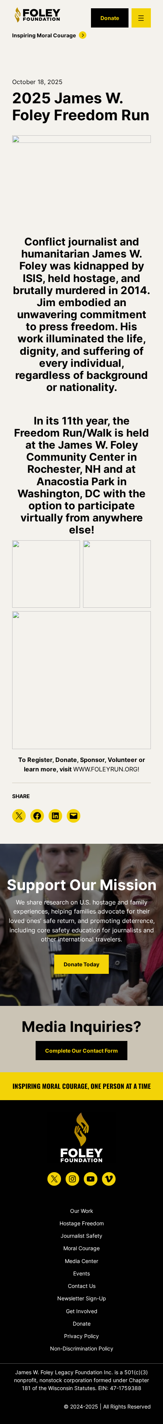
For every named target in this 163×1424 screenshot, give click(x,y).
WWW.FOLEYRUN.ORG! (106, 769)
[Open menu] (141, 18)
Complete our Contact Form (81, 1050)
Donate (109, 18)
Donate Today (81, 964)
